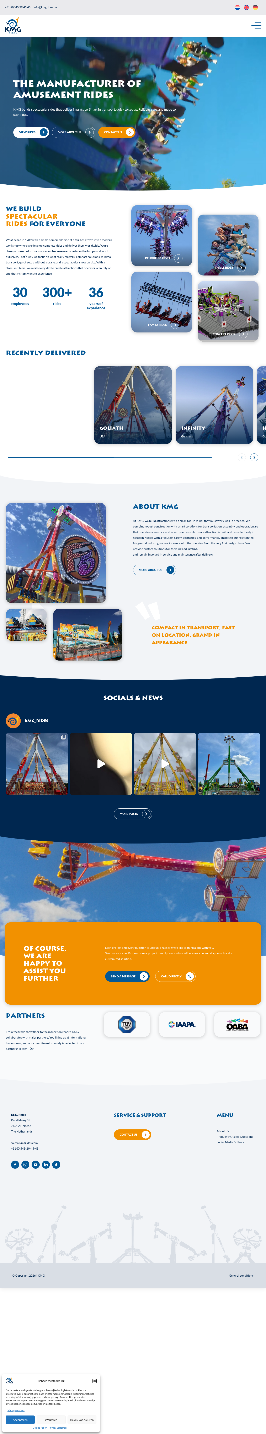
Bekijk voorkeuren (82, 1420)
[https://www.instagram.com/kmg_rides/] (25, 1165)
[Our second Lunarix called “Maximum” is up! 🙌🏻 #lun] (229, 764)
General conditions (241, 1275)
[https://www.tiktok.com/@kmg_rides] (56, 1165)
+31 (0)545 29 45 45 (18, 7)
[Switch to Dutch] (237, 7)
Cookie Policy (40, 1427)
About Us (223, 1131)
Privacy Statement (58, 1427)
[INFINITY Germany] (214, 443)
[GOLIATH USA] (133, 443)
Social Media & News (230, 1142)
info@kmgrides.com (46, 7)
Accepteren (20, 1420)
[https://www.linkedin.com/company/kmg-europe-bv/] (46, 1165)
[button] (94, 1381)
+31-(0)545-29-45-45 (24, 1148)
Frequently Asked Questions (235, 1136)
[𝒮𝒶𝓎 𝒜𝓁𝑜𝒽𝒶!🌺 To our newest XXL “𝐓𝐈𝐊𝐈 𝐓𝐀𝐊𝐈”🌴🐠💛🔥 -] (165, 764)
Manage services (16, 1410)
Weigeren (51, 1420)
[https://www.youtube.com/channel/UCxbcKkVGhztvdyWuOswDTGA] (36, 1165)
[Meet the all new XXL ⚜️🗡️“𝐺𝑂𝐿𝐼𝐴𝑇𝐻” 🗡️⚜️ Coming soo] (37, 764)
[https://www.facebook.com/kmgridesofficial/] (15, 1165)
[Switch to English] (246, 7)
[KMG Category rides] (161, 235)
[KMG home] (13, 33)
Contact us (129, 1134)
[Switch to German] (255, 7)
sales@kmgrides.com (24, 1143)
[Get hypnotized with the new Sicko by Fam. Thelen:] (101, 764)
